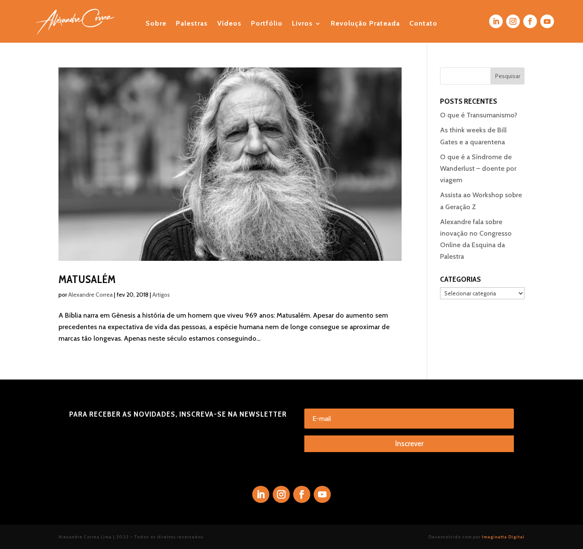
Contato (423, 23)
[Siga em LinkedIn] (496, 21)
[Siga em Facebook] (530, 21)
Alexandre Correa (90, 294)
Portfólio (267, 23)
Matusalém (87, 279)
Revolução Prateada (365, 23)
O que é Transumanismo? (478, 115)
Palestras (192, 23)
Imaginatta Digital (503, 537)
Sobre (156, 23)
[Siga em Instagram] (513, 21)
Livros (302, 23)
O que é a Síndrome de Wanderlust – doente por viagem (478, 168)
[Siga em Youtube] (547, 21)
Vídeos (229, 23)
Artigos (161, 294)
